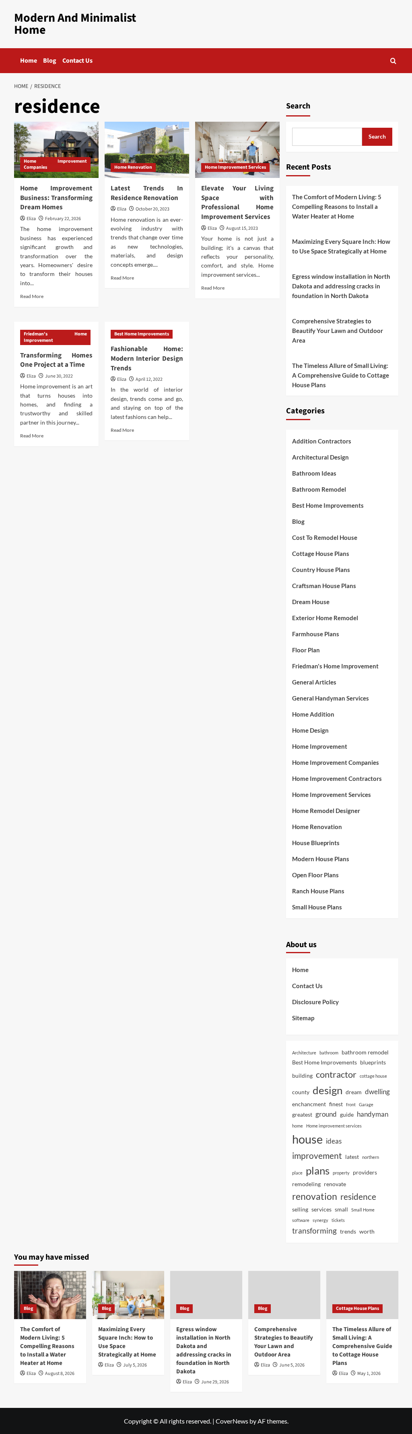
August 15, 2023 (242, 228)
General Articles (314, 682)
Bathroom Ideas (314, 473)
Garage (366, 1104)
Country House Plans (321, 569)
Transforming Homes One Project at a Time (56, 360)
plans (318, 1170)
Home (28, 60)
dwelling (377, 1091)
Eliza (31, 218)
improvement (317, 1155)
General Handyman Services (330, 698)
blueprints (373, 1062)
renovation (314, 1196)
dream (354, 1092)
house (307, 1139)
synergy (320, 1220)
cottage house (373, 1076)
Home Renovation (133, 167)
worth (367, 1231)
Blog (49, 60)
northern (370, 1157)
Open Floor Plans (315, 874)
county (300, 1092)
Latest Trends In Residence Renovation (147, 193)
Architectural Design (320, 457)
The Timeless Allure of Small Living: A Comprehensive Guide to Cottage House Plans (340, 375)
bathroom (328, 1052)
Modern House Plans (320, 858)
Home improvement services (334, 1125)
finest (336, 1104)
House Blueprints (316, 842)
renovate (335, 1184)
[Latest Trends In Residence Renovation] (147, 150)
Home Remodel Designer (326, 810)
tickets (338, 1220)
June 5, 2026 (292, 1365)
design (327, 1090)
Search (298, 106)
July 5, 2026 (135, 1365)
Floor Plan (306, 650)
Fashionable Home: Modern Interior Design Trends (147, 358)
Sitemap (303, 1017)
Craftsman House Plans (324, 585)
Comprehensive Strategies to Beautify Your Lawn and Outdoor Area (337, 330)
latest (352, 1156)
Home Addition (313, 714)
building (302, 1075)
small (341, 1209)
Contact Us (77, 60)
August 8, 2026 (59, 1373)
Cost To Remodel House (324, 537)
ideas (334, 1141)
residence (358, 1196)
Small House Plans (317, 907)
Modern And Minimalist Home (75, 24)
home (297, 1125)
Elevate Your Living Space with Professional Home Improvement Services (237, 203)
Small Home (363, 1209)
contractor (336, 1074)
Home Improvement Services (235, 167)
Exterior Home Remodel (325, 617)
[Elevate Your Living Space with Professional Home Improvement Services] (237, 150)
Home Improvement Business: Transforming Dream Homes (56, 198)
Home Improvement (319, 746)
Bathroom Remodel (319, 489)
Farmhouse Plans (315, 633)
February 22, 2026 (63, 218)
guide (347, 1114)
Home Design (310, 730)
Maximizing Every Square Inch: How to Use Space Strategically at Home (341, 246)
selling (300, 1209)
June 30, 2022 (59, 376)
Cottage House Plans (320, 553)
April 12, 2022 (149, 379)
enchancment (309, 1104)
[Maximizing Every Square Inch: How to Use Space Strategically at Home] (128, 1295)
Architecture (304, 1052)
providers (365, 1172)
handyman (372, 1114)
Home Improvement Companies (55, 164)
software (300, 1220)
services (321, 1209)
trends (348, 1231)
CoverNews (232, 1421)
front (351, 1104)
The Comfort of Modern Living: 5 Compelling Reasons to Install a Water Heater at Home (336, 206)
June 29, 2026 (215, 1382)
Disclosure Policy (315, 1001)
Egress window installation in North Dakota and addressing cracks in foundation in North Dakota (341, 286)
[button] (393, 61)
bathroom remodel (365, 1052)
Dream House (311, 601)
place (297, 1172)
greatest (302, 1114)
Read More (31, 296)
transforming (314, 1230)
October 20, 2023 (152, 209)
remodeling (306, 1184)
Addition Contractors (321, 441)
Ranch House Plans (318, 891)
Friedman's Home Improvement (55, 337)
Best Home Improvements (141, 334)
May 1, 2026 (369, 1373)
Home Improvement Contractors (337, 778)
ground (326, 1114)
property (341, 1172)
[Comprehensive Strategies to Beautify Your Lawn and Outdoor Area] (284, 1295)
